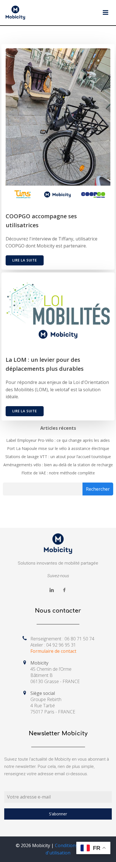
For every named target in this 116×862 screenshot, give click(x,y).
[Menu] (105, 12)
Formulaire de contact (53, 651)
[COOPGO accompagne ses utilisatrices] (58, 125)
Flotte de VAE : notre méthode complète (58, 473)
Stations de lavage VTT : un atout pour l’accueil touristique (58, 456)
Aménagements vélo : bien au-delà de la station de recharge (58, 464)
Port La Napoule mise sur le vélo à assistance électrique (58, 448)
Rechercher (98, 489)
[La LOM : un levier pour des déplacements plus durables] (58, 310)
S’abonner (58, 813)
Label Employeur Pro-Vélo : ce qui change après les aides (58, 440)
